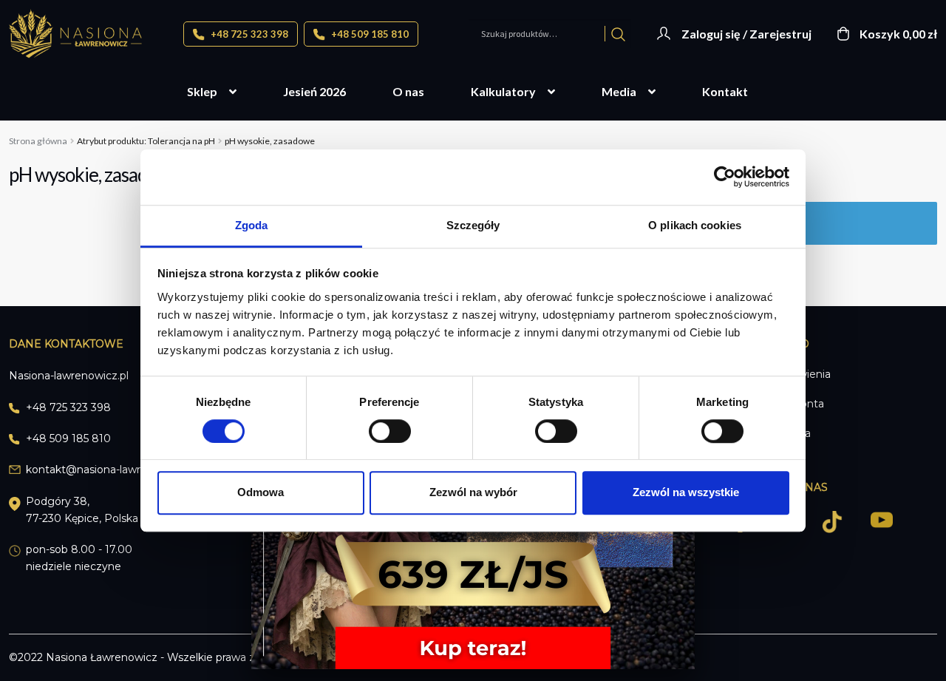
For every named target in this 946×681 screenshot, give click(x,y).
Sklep (202, 91)
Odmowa (260, 492)
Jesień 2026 (314, 91)
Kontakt (725, 91)
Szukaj (618, 33)
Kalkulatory (503, 91)
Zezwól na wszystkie (686, 492)
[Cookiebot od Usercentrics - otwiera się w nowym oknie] (724, 177)
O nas (408, 91)
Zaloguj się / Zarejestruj (746, 34)
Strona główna (38, 140)
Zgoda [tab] (251, 225)
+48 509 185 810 (369, 34)
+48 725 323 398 (248, 34)
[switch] (390, 431)
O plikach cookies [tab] (694, 225)
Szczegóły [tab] (473, 225)
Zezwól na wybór (473, 492)
